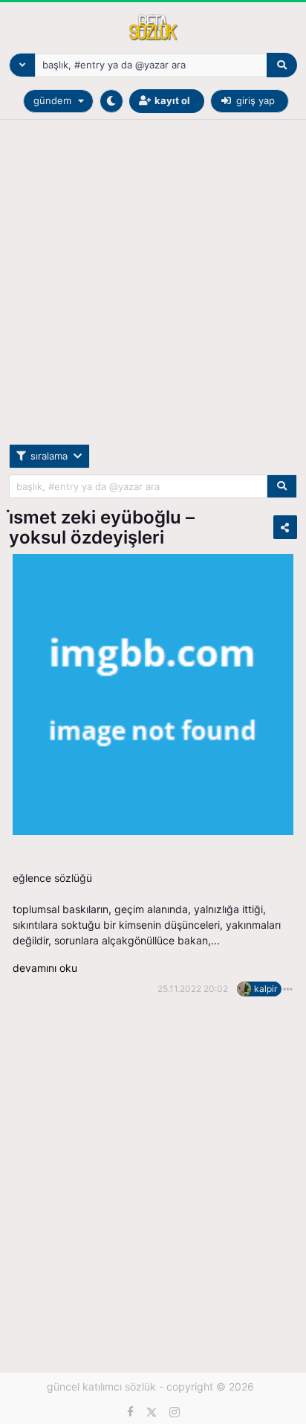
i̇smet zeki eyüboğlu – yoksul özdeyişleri (102, 527)
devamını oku (45, 967)
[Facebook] (130, 1412)
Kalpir (265, 988)
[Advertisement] (153, 291)
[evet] (282, 486)
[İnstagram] (174, 1412)
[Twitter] (151, 1412)
